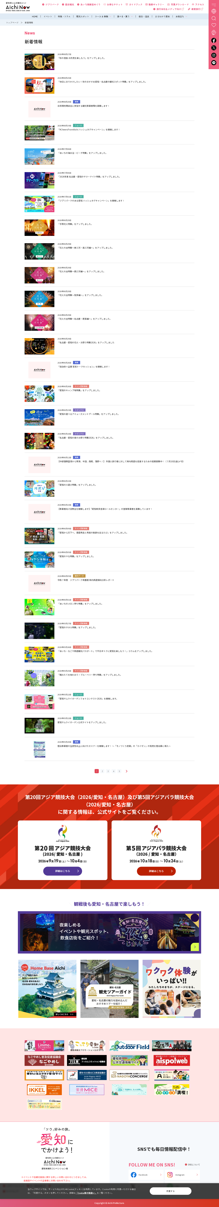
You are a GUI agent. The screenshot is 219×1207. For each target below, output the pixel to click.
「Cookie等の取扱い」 (86, 1192)
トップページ (12, 22)
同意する (170, 1191)
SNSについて (194, 1164)
